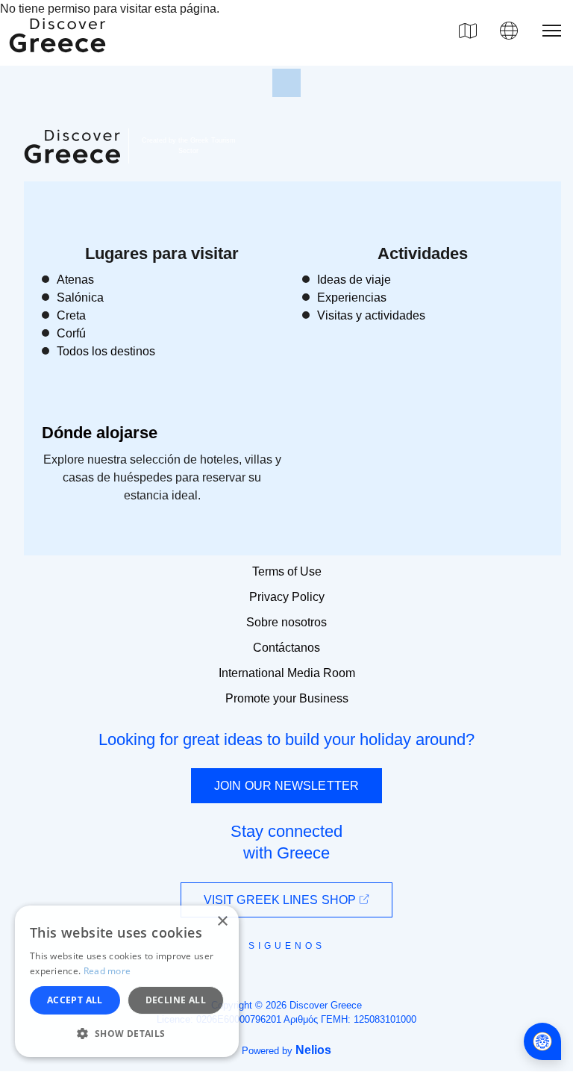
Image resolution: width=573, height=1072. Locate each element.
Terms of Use (287, 571)
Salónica (80, 297)
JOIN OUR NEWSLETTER (286, 785)
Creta (71, 315)
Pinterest (329, 979)
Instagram (246, 979)
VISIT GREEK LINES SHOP (281, 900)
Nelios (313, 1050)
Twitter (274, 972)
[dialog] (127, 981)
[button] (127, 1033)
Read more (107, 971)
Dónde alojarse (99, 432)
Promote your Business (286, 698)
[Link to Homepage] (59, 61)
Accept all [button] (75, 1000)
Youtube (303, 979)
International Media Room (287, 673)
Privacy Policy (287, 596)
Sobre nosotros (286, 622)
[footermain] (286, 83)
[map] (467, 30)
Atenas (75, 279)
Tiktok (354, 972)
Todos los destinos (106, 351)
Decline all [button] (175, 1000)
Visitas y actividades (371, 315)
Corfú (71, 333)
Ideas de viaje (354, 279)
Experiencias (351, 297)
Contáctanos (286, 647)
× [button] (222, 921)
